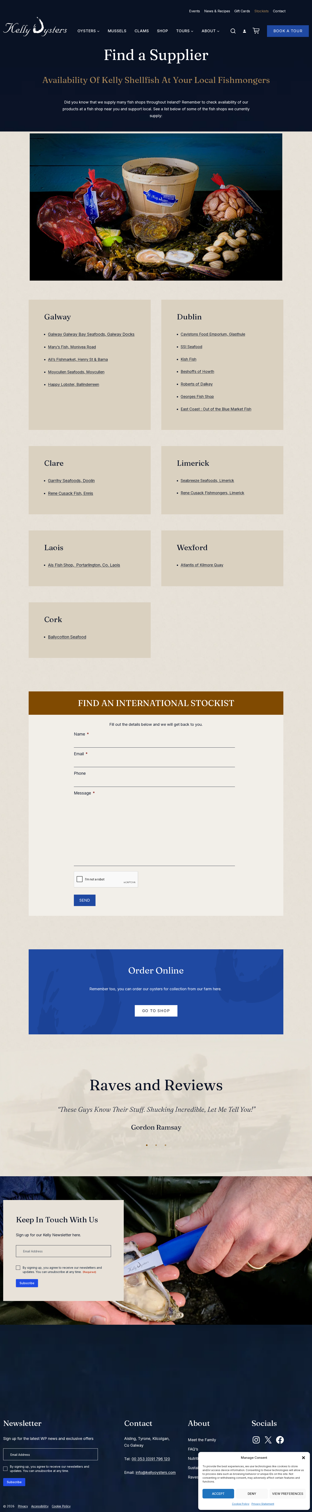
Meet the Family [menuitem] (202, 1440)
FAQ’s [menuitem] (193, 1449)
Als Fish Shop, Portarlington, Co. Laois (84, 565)
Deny (252, 1494)
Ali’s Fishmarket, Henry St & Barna (78, 359)
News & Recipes (217, 11)
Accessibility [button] (39, 1506)
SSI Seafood (191, 346)
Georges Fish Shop (197, 396)
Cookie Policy (240, 1503)
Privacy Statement (263, 1503)
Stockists (261, 11)
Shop (162, 31)
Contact (279, 11)
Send (84, 900)
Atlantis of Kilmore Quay (202, 565)
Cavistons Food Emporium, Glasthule (213, 334)
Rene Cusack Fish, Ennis (70, 493)
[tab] (146, 1152)
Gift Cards (242, 11)
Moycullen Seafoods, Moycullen (76, 372)
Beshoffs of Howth (197, 371)
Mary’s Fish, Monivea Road (72, 347)
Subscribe (27, 1290)
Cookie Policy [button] (61, 1506)
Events (194, 11)
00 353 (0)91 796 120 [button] (151, 1459)
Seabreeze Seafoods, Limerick (207, 480)
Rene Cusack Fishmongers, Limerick (212, 493)
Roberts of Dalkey (197, 384)
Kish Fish (188, 359)
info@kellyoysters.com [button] (156, 1472)
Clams (142, 31)
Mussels (117, 31)
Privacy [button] (23, 1506)
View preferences (287, 1494)
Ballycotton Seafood (67, 637)
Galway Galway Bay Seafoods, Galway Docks (91, 334)
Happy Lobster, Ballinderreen (73, 384)
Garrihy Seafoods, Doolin (71, 480)
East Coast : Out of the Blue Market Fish (216, 409)
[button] (303, 1458)
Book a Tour (287, 31)
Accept (218, 1494)
